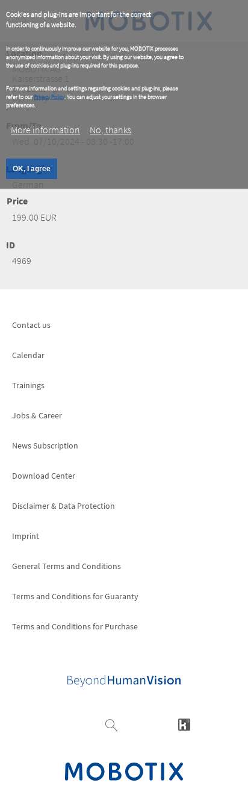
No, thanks (110, 130)
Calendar (28, 355)
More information (45, 130)
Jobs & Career (37, 415)
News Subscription (45, 445)
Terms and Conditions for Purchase (75, 626)
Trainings (28, 385)
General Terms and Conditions (66, 566)
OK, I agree (32, 169)
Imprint (25, 535)
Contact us (31, 324)
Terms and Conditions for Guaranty (75, 596)
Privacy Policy (49, 97)
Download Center (43, 475)
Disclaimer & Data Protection (63, 505)
